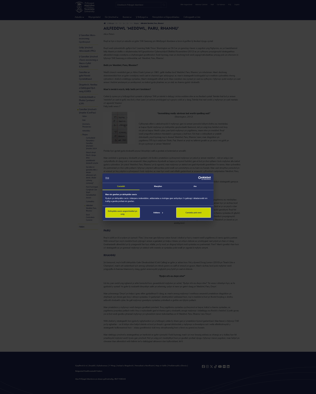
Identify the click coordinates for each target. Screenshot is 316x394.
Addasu (156, 213)
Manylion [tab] (158, 186)
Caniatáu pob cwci (193, 213)
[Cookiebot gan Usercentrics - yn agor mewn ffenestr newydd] (200, 178)
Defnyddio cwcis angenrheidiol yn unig (122, 212)
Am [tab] (195, 186)
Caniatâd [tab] (121, 186)
